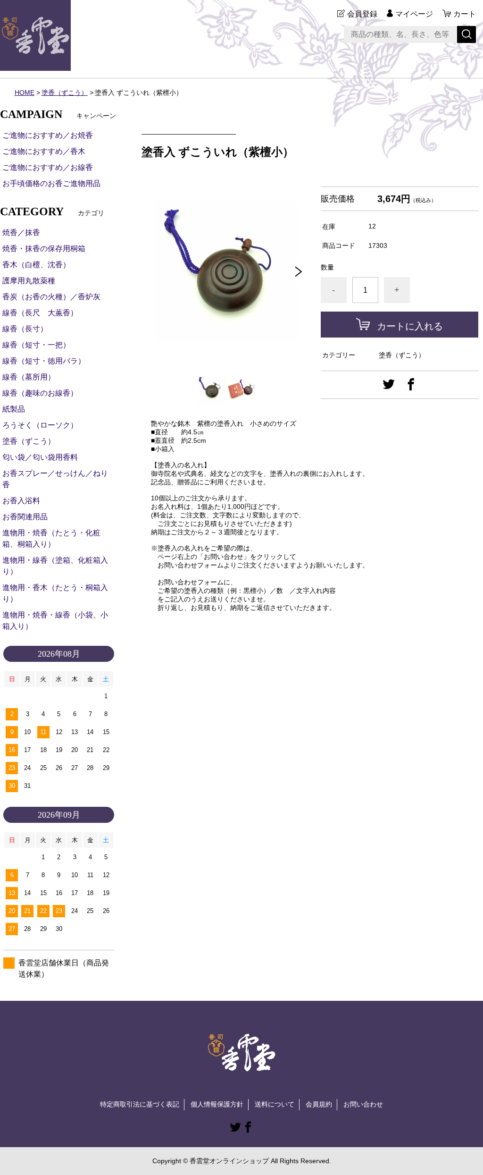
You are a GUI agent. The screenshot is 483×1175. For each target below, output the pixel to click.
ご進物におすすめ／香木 (43, 151)
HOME (24, 92)
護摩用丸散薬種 (28, 281)
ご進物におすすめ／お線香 (47, 167)
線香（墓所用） (28, 377)
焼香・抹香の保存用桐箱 (43, 249)
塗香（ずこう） (65, 92)
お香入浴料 (21, 501)
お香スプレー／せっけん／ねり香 (55, 479)
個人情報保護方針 (217, 1104)
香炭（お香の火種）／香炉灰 (51, 297)
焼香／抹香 (21, 232)
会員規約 (319, 1104)
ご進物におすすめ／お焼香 (47, 135)
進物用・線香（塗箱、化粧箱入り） (55, 565)
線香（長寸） (25, 329)
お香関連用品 (25, 517)
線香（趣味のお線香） (40, 393)
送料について (274, 1104)
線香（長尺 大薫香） (40, 313)
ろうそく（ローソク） (40, 425)
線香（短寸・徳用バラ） (43, 361)
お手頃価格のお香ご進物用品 (51, 183)
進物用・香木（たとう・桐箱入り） (55, 593)
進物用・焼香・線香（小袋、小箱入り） (55, 620)
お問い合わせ (363, 1104)
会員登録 (362, 14)
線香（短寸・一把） (36, 345)
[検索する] (466, 34)
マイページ (414, 14)
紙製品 (13, 409)
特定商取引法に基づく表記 (139, 1104)
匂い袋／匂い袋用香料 (40, 457)
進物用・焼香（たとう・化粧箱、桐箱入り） (51, 538)
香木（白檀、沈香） (36, 265)
